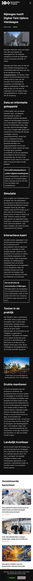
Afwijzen (21, 577)
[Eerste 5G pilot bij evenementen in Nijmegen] (16, 291)
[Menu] (30, 3)
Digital (15, 27)
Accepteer (12, 577)
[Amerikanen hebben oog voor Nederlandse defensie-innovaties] (16, 553)
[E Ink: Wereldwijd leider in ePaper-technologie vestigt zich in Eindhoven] (16, 526)
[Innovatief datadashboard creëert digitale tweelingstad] (16, 177)
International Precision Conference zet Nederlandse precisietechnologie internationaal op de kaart (15, 510)
